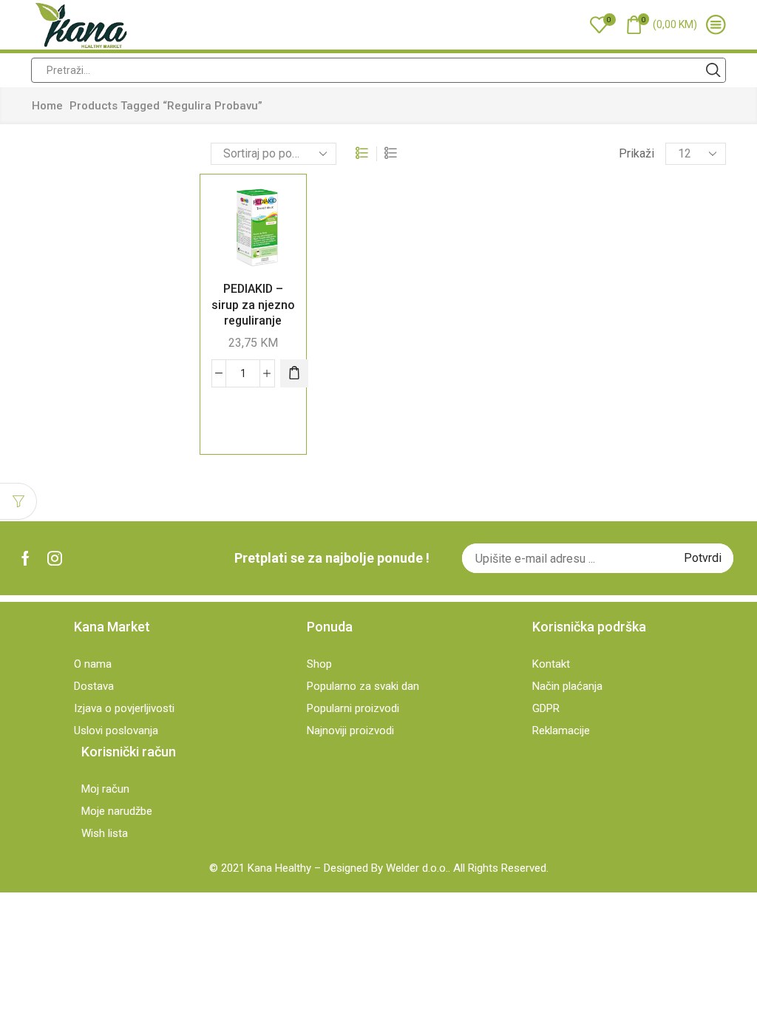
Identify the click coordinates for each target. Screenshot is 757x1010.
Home (47, 105)
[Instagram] (54, 558)
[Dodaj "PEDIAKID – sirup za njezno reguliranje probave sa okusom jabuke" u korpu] (294, 373)
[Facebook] (25, 558)
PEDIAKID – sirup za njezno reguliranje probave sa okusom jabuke (252, 320)
